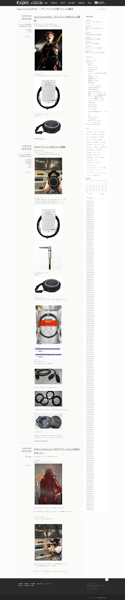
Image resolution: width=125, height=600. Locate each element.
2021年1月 (89, 268)
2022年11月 (89, 237)
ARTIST (63, 3)
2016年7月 (89, 365)
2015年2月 (89, 396)
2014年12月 (89, 400)
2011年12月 (89, 460)
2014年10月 (89, 404)
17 (90, 188)
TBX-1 (95, 160)
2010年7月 (89, 484)
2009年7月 (89, 506)
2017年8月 (89, 341)
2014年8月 (89, 407)
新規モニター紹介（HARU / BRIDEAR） (95, 52)
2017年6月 (89, 345)
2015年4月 (89, 393)
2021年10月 (89, 254)
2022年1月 (89, 250)
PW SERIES (89, 154)
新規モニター (89, 60)
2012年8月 (89, 446)
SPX (96, 157)
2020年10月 (89, 274)
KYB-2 (95, 144)
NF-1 (100, 144)
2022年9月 (89, 241)
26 (96, 190)
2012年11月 (89, 440)
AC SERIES (101, 134)
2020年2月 (89, 287)
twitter (32, 585)
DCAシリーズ (91, 66)
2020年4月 (89, 283)
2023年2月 (89, 232)
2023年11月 (89, 225)
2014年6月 (89, 411)
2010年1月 (89, 495)
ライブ (89, 84)
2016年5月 (89, 369)
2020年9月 (89, 276)
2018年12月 (89, 312)
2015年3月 (89, 394)
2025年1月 (89, 210)
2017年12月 (89, 334)
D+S (87, 137)
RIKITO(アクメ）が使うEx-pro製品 (49, 147)
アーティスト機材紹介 (93, 97)
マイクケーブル (89, 172)
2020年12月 (89, 270)
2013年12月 (89, 420)
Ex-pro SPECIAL (98, 139)
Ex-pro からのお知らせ (91, 124)
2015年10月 (89, 382)
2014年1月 (89, 418)
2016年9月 (89, 362)
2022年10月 (89, 239)
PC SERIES (89, 152)
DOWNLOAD (81, 3)
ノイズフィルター (92, 122)
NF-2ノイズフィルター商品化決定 (93, 48)
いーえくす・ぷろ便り (93, 86)
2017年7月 (89, 343)
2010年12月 (89, 475)
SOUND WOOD (89, 157)
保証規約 (26, 583)
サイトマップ (48, 583)
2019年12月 (89, 290)
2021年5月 (89, 263)
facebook (100, 3)
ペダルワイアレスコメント (94, 100)
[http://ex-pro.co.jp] (23, 4)
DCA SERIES (93, 137)
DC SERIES (101, 137)
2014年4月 (89, 414)
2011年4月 (89, 467)
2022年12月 (89, 236)
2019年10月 (89, 294)
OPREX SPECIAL (90, 149)
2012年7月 (89, 447)
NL (103, 144)
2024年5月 (89, 219)
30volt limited (91, 106)
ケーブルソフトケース (91, 167)
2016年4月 (89, 371)
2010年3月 (89, 491)
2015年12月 (89, 378)
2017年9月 (89, 340)
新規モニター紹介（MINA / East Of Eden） (93, 29)
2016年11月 (89, 358)
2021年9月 (89, 256)
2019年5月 (89, 303)
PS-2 (99, 152)
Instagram (26, 585)
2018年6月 (89, 323)
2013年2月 (89, 435)
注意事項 (33, 583)
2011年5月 (89, 466)
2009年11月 (89, 498)
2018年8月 (89, 320)
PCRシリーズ (91, 104)
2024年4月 (89, 221)
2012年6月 (89, 449)
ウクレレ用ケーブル (90, 165)
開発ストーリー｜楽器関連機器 (95, 95)
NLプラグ (53, 199)
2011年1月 (89, 473)
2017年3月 (89, 351)
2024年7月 (89, 217)
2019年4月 (89, 305)
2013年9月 (89, 424)
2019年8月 (89, 298)
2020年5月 (89, 281)
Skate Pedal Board (92, 87)
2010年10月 (89, 478)
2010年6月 (89, 486)
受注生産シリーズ (97, 175)
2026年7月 (89, 201)
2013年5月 (89, 429)
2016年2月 (89, 374)
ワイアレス (88, 175)
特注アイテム (91, 117)
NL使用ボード (91, 76)
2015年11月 (89, 380)
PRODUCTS (54, 3)
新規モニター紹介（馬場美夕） (93, 43)
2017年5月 (89, 347)
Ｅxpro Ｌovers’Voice (93, 91)
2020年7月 (89, 278)
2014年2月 (89, 416)
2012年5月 (89, 451)
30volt (95, 132)
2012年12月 (89, 438)
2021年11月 (89, 252)
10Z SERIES (89, 132)
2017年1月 (89, 354)
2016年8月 (89, 363)
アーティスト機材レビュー (94, 98)
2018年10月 (89, 316)
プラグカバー (98, 170)
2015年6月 (89, 389)
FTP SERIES (89, 144)
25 (93, 190)
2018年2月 (89, 331)
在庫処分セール (92, 80)
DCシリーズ (91, 108)
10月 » (102, 194)
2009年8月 (89, 504)
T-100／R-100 (89, 160)
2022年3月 (89, 247)
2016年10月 (89, 360)
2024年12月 (89, 212)
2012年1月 (89, 458)
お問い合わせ (40, 583)
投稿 (88, 64)
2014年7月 (89, 409)
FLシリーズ (43, 75)
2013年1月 (89, 436)
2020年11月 (89, 272)
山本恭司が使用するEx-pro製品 (93, 39)
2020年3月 (89, 285)
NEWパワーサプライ (93, 120)
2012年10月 (89, 442)
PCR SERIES (99, 149)
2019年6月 (89, 301)
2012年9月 (89, 444)
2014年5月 (89, 413)
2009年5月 (89, 509)
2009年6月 (89, 508)
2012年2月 (89, 456)
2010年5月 (89, 487)
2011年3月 (89, 469)
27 (99, 190)
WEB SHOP (72, 3)
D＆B (92, 139)
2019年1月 (89, 310)
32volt (87, 134)
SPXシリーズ (59, 299)
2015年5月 (89, 391)
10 (90, 186)
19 (96, 188)
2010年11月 (89, 477)
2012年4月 (89, 453)
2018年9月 (89, 318)
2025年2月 (89, 208)
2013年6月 (89, 427)
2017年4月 (89, 349)
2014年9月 (89, 405)
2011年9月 (89, 464)
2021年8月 (89, 258)
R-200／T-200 (97, 154)
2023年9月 (89, 228)
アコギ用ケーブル (90, 162)
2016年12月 (89, 356)
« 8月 (90, 194)
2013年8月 (89, 425)
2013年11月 (89, 422)
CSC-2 (29, 31)
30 (87, 192)
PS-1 (94, 152)
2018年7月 (89, 321)
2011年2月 (89, 471)
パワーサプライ (89, 170)
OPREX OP (89, 147)
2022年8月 (89, 243)
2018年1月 (89, 332)
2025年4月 (89, 206)
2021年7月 (89, 259)
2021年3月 (89, 265)
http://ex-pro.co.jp (102, 597)
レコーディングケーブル (100, 172)
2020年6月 (89, 279)
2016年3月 (89, 373)
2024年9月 (89, 216)
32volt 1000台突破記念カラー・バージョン (97, 112)
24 (90, 190)
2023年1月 (89, 234)
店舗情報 (90, 78)
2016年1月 (89, 376)
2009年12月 (89, 497)
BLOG (89, 3)
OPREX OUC (103, 147)
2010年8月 (89, 482)
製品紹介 (90, 82)
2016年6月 (89, 367)
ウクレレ (98, 162)
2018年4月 (89, 327)
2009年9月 (89, 502)
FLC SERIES (96, 142)
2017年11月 (89, 336)
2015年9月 (89, 383)
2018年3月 (89, 329)
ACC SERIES (94, 134)
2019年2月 (89, 309)
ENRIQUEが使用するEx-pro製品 (93, 34)
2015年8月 (89, 385)
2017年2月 (89, 352)
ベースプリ (91, 109)
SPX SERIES (102, 157)
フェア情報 (91, 118)
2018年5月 (89, 325)
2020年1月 (89, 289)
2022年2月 (89, 248)
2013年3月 (89, 433)
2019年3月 (89, 307)
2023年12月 (89, 223)
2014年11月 (89, 402)
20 (99, 188)
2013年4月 (89, 431)
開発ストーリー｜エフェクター (95, 93)
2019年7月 (89, 300)
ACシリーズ (41, 363)
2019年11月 (89, 292)
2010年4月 (89, 489)
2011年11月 (89, 462)
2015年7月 (89, 387)
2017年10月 (89, 338)
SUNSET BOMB (92, 89)
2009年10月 (89, 500)
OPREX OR (96, 147)
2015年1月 (89, 398)
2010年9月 (89, 480)
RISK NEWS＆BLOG (39, 138)
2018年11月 (89, 314)
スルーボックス (92, 67)
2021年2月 (89, 267)
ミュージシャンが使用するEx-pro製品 (97, 73)
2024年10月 (89, 214)
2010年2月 (89, 493)
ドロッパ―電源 (101, 167)
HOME (45, 3)
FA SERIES (88, 142)
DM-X (89, 71)
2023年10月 (89, 226)
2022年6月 (89, 245)
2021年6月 (89, 261)
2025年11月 (89, 205)
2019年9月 (89, 296)
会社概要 (20, 583)
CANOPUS (91, 69)
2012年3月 (89, 455)
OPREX (90, 102)
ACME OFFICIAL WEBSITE (41, 441)
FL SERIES (103, 142)
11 (93, 186)
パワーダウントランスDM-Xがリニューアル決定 (95, 22)
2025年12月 (89, 203)
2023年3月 (89, 230)
